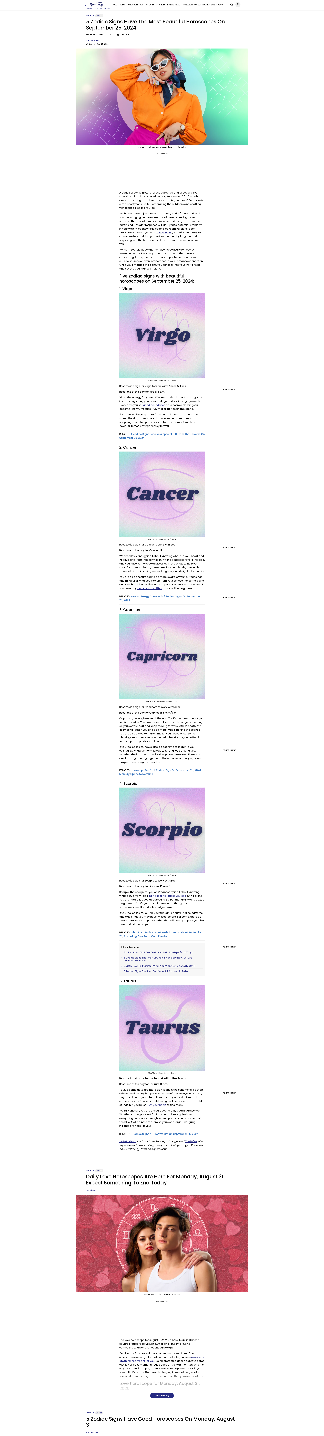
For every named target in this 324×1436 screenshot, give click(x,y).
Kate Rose (91, 1190)
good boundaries (154, 405)
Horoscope (132, 5)
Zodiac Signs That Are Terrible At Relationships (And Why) (158, 952)
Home (88, 15)
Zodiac (121, 5)
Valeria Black (92, 41)
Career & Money (202, 5)
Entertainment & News (163, 5)
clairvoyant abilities (149, 588)
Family (148, 5)
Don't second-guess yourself (167, 896)
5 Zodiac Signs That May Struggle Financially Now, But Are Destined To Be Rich (158, 959)
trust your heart (156, 1105)
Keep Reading (162, 1395)
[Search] (231, 4)
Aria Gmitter (92, 1432)
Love (115, 5)
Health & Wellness (184, 5)
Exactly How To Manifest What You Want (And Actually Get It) (160, 966)
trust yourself (164, 232)
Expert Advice (217, 5)
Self (141, 5)
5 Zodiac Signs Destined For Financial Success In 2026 (156, 971)
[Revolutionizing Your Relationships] (97, 4)
